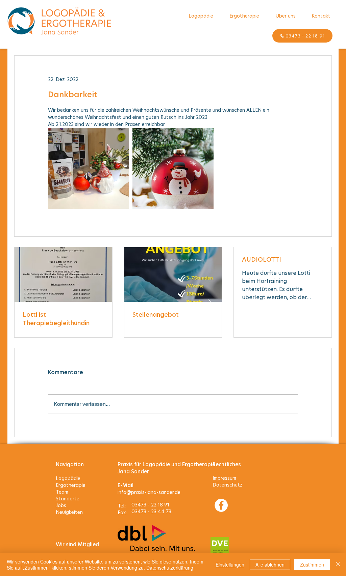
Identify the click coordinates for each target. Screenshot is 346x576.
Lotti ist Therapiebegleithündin (56, 318)
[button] (285, 15)
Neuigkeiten (69, 512)
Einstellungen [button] (230, 564)
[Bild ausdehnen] (88, 168)
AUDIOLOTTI (261, 259)
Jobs (61, 505)
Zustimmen (312, 564)
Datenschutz (227, 484)
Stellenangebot (155, 314)
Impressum (224, 478)
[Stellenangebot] (173, 274)
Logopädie (68, 478)
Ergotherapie (70, 485)
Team (62, 492)
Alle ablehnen (270, 564)
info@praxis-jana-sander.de (149, 492)
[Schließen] (338, 564)
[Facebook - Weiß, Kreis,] (221, 505)
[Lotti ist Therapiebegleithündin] (63, 274)
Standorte (67, 498)
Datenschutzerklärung (169, 567)
